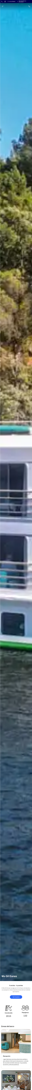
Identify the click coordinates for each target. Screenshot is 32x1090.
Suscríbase (12, 1)
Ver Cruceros (16, 997)
